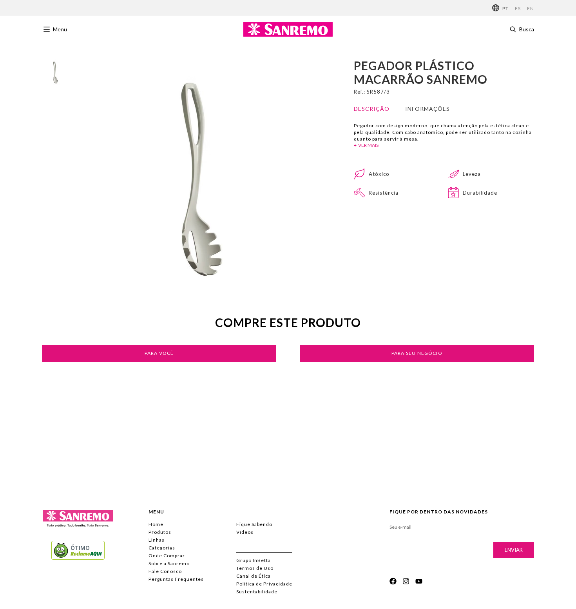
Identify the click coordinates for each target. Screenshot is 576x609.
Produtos (160, 532)
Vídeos (245, 532)
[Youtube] (418, 581)
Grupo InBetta (253, 560)
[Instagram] (405, 581)
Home (156, 524)
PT (505, 8)
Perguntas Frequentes (176, 579)
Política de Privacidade (264, 584)
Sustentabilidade (256, 592)
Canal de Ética (253, 576)
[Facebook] (393, 581)
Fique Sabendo (254, 524)
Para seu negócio (416, 353)
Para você (159, 353)
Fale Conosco (165, 571)
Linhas (157, 540)
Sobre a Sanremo (169, 563)
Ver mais (368, 145)
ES (518, 8)
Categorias (162, 548)
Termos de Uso (255, 568)
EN (530, 8)
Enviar (514, 550)
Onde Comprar (167, 555)
